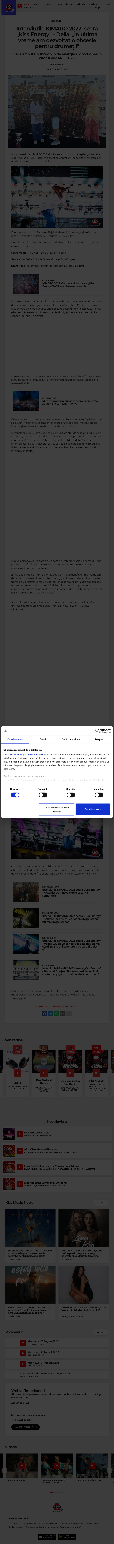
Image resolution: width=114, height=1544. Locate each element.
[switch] (43, 795)
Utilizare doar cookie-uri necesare (56, 809)
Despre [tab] (99, 739)
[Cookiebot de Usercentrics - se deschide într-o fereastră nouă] (98, 730)
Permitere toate (93, 809)
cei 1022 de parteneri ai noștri (26, 754)
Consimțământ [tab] (15, 739)
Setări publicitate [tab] (71, 739)
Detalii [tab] (43, 739)
